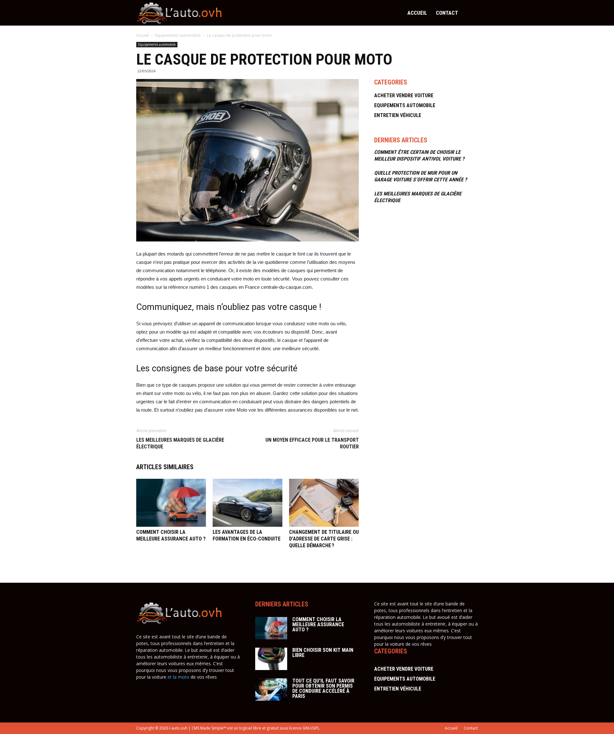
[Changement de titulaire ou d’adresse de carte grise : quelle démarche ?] (324, 503)
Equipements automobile (178, 35)
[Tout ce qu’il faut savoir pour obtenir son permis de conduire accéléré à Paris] (271, 689)
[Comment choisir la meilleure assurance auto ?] (171, 503)
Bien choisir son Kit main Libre (322, 652)
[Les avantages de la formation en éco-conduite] (247, 503)
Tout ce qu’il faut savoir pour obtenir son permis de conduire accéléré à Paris (323, 688)
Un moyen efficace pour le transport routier (312, 443)
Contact (447, 13)
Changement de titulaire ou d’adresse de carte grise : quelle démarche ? (324, 539)
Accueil (417, 13)
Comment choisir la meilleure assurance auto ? (318, 624)
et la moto (178, 677)
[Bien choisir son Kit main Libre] (271, 659)
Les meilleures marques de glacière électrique (180, 443)
